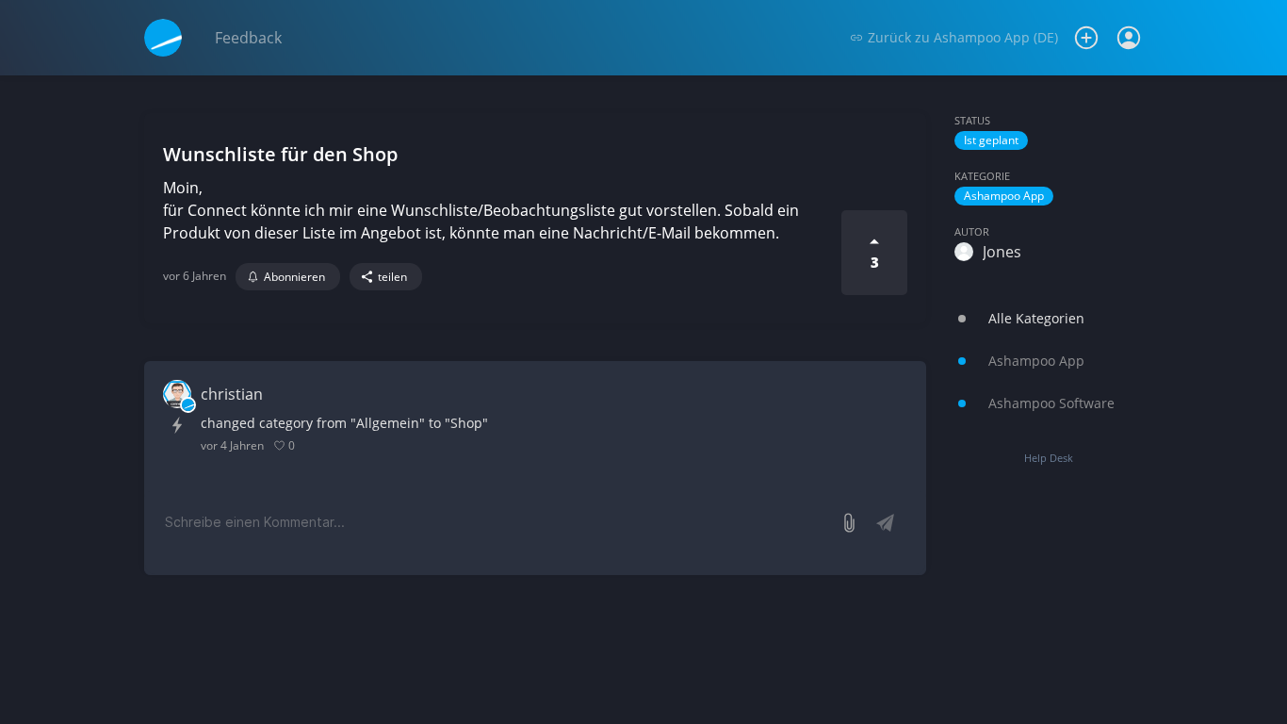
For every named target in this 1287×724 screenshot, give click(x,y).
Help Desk (1048, 457)
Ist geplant (991, 140)
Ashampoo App (1004, 196)
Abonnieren (294, 277)
